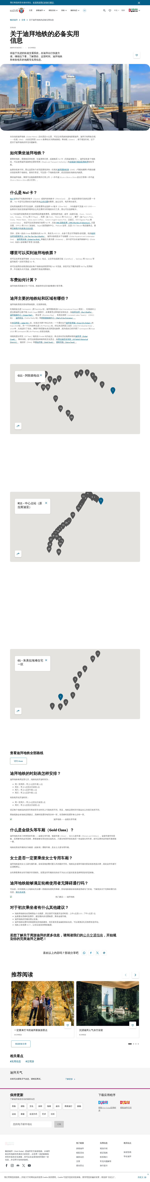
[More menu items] (84, 10)
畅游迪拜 (14, 20)
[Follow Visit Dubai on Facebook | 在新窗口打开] (6, 1165)
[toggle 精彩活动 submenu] (57, 10)
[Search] (104, 10)
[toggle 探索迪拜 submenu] (44, 10)
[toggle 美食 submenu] (66, 10)
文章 (23, 20)
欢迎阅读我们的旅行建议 (43, 2)
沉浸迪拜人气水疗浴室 (91, 1030)
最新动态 (74, 10)
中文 (116, 10)
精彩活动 (52, 10)
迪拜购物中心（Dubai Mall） (22, 315)
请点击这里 (20, 892)
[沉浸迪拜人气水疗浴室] (107, 1003)
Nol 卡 (12, 198)
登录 (123, 10)
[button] (142, 1177)
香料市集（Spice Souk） (66, 342)
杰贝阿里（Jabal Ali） (21, 323)
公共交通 (44, 201)
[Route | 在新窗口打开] (18, 426)
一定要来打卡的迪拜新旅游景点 (30, 1030)
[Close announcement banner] (139, 2)
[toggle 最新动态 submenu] (78, 10)
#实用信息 (15, 1062)
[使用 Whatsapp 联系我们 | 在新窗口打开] (84, 952)
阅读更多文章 (21, 1043)
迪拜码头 (19, 318)
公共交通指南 (93, 935)
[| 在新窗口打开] (12, 1165)
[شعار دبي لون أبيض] (10, 1144)
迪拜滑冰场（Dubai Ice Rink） (29, 239)
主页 (30, 10)
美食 (63, 10)
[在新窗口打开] (90, 952)
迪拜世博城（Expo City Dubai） (79, 323)
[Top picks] (110, 10)
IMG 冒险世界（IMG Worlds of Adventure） (73, 222)
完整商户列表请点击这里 (22, 228)
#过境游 (30, 1062)
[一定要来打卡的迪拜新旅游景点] (42, 1003)
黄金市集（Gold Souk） (44, 342)
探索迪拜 (39, 10)
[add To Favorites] (136, 55)
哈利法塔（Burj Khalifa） (82, 312)
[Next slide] (125, 974)
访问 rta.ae (18, 761)
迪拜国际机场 (63, 169)
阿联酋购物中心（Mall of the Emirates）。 (58, 318)
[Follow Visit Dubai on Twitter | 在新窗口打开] (23, 1165)
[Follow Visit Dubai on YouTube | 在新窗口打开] (29, 1165)
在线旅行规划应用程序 (78, 161)
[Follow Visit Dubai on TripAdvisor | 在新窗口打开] (17, 1165)
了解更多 (69, 1079)
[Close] (40, 375)
